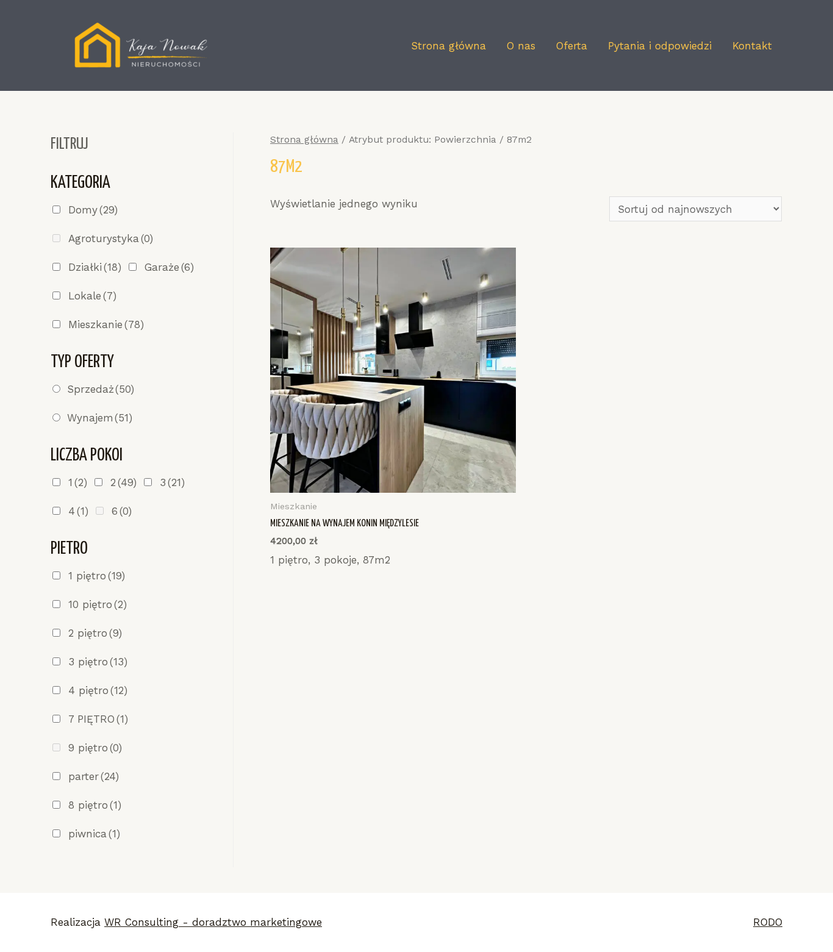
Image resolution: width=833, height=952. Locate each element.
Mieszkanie (106, 324)
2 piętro (95, 633)
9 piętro (95, 748)
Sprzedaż (100, 389)
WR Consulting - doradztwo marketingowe (213, 922)
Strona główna (448, 46)
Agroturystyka (110, 238)
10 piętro (97, 604)
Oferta (571, 46)
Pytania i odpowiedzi (660, 46)
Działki (94, 267)
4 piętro (97, 690)
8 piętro (94, 805)
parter (93, 776)
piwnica (94, 834)
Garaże (169, 267)
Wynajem (99, 418)
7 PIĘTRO (98, 719)
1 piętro (96, 576)
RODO (767, 922)
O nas (521, 46)
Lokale (92, 296)
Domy (93, 210)
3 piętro (97, 662)
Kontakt (752, 46)
